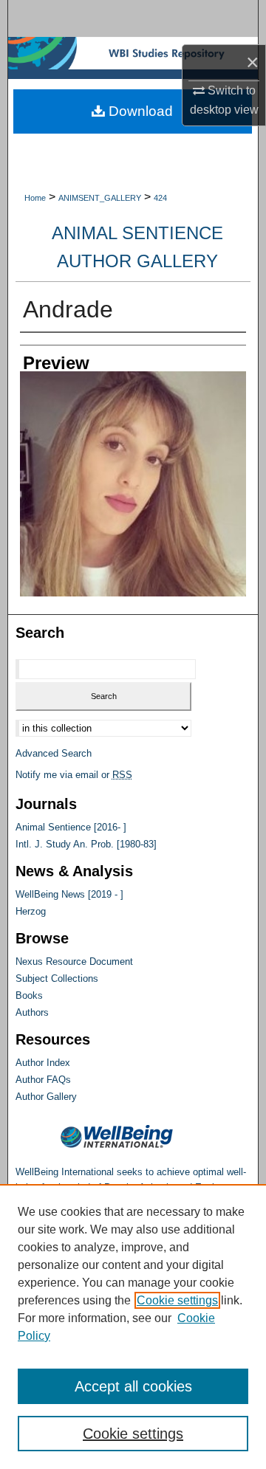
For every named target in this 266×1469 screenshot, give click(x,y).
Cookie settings (177, 1300)
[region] (133, 1326)
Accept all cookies (133, 1386)
